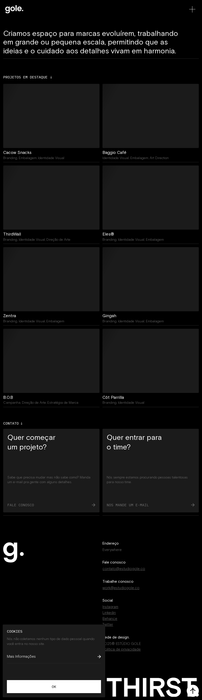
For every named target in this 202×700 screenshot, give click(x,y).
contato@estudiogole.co (123, 568)
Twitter (107, 624)
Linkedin (109, 613)
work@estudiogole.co (120, 588)
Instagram (110, 607)
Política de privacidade (121, 649)
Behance (109, 618)
